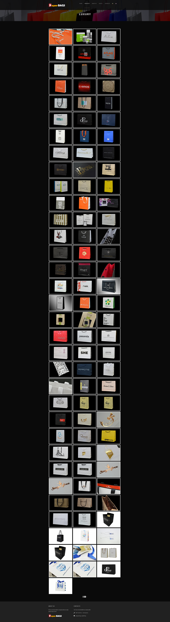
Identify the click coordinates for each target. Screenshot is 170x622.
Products (87, 3)
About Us (94, 3)
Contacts (107, 3)
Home (80, 3)
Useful (101, 3)
